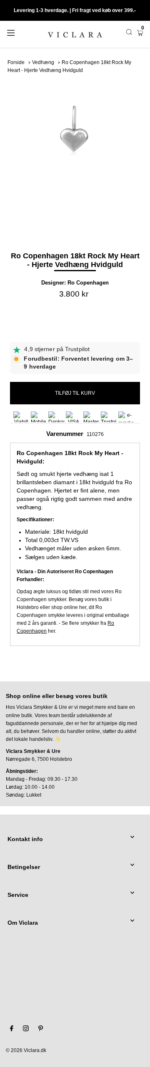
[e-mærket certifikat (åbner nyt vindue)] (126, 417)
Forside (16, 62)
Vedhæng (43, 62)
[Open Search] (129, 32)
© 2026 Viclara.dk (26, 1050)
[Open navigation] (20, 32)
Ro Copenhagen (88, 283)
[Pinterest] (40, 1029)
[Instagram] (26, 1029)
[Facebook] (11, 1029)
